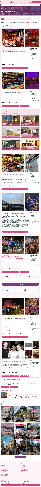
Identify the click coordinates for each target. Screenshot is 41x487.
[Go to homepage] (6, 2)
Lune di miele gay (4, 470)
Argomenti (3, 478)
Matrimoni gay (4, 469)
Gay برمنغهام (14, 8)
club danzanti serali (30, 22)
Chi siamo (3, 465)
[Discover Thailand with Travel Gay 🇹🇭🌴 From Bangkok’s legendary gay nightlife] (20, 414)
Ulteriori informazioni (23, 67)
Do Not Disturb (4, 475)
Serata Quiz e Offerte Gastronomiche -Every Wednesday (13, 361)
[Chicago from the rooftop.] (33, 447)
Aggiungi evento (24, 469)
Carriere (23, 471)
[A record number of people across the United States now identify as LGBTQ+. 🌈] (20, 431)
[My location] (2, 485)
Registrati (20, 284)
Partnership (23, 465)
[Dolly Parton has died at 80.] (7, 414)
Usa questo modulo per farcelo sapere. (23, 383)
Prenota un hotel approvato (22, 485)
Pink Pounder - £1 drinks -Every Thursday (11, 256)
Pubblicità (23, 466)
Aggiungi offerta (24, 470)
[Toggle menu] (1, 2)
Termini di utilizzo (4, 471)
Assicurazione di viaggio (5, 476)
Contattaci (12, 67)
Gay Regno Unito (7, 8)
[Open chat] (31, 2)
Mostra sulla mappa (22, 51)
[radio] (7, 48)
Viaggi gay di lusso (4, 474)
